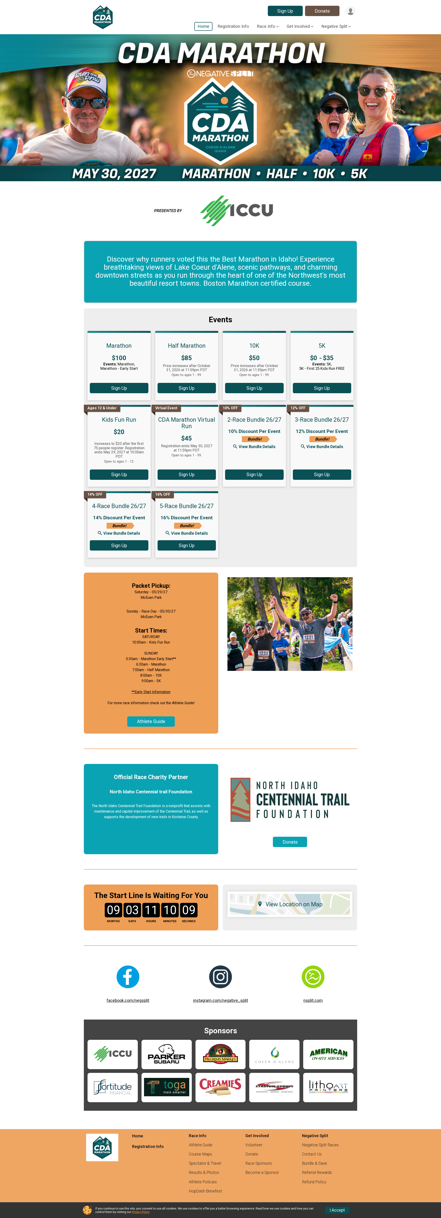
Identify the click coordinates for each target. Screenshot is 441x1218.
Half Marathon (187, 345)
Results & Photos (204, 1172)
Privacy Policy (140, 1212)
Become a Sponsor (262, 1172)
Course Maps (200, 1154)
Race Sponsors (258, 1163)
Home (203, 26)
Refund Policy (314, 1182)
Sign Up (285, 11)
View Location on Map (294, 904)
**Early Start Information (151, 692)
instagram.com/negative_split (220, 1000)
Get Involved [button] (298, 26)
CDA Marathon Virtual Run (186, 422)
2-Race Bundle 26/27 (254, 419)
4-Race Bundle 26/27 (119, 506)
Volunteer (253, 1145)
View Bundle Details (257, 446)
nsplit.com (313, 1000)
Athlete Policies (203, 1182)
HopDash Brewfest (205, 1191)
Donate (322, 11)
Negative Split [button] (334, 26)
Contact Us (312, 1154)
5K (322, 345)
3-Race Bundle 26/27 (322, 419)
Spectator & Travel (205, 1163)
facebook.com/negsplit (128, 1000)
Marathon (119, 345)
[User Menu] (350, 11)
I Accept (337, 1210)
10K (254, 345)
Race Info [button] (266, 26)
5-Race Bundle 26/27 (187, 506)
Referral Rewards (317, 1172)
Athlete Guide (151, 721)
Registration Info (233, 26)
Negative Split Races (320, 1145)
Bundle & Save (314, 1163)
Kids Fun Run (119, 419)
